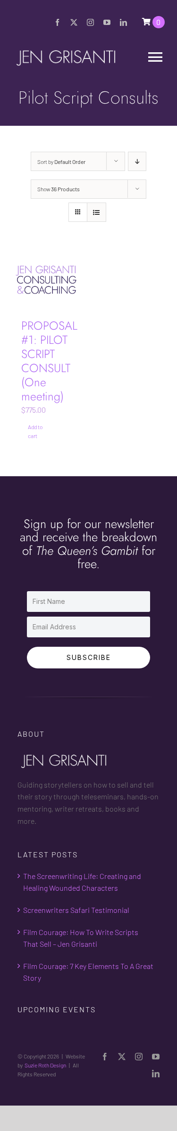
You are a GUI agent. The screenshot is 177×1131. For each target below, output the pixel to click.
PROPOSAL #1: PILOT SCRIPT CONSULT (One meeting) (49, 361)
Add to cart (35, 431)
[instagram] (90, 22)
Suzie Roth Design (45, 1065)
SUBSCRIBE (89, 657)
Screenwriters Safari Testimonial (76, 909)
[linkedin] (123, 22)
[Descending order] (137, 161)
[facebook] (57, 22)
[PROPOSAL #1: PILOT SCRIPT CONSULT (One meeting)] (46, 279)
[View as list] (96, 212)
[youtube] (106, 22)
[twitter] (73, 22)
